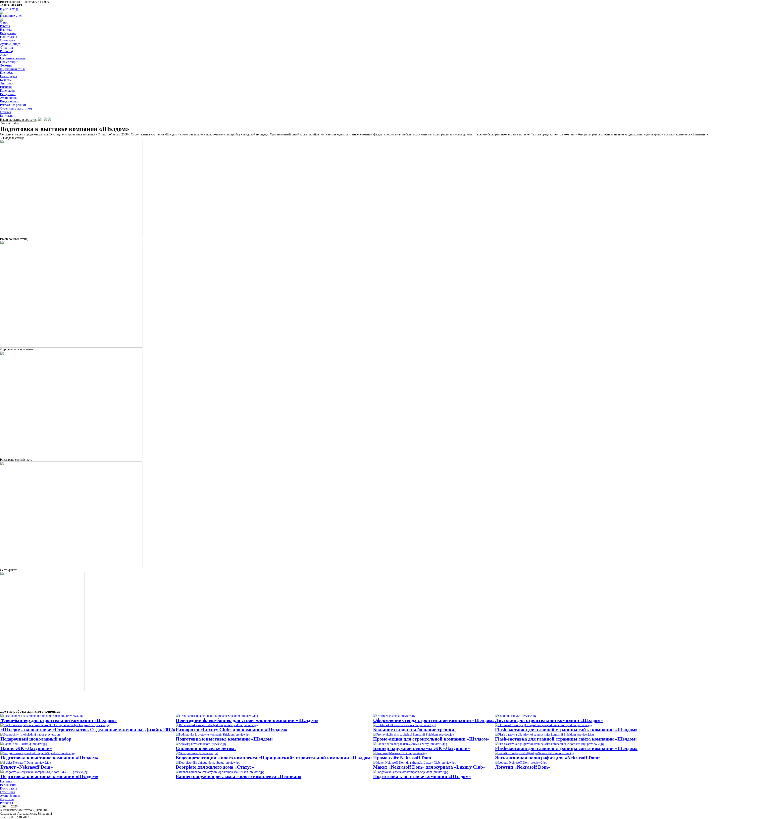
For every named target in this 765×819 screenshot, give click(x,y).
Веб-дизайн (8, 33)
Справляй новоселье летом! (206, 748)
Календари (7, 90)
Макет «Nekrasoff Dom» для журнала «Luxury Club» (429, 767)
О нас (4, 22)
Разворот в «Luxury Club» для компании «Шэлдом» (231, 729)
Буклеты (6, 79)
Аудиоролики (9, 97)
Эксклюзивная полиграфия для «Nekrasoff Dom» (548, 757)
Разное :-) (6, 51)
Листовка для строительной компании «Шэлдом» (549, 720)
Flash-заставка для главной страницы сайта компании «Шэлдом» (566, 729)
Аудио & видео (10, 44)
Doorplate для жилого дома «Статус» (215, 767)
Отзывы (5, 112)
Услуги (5, 54)
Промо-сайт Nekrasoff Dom (402, 757)
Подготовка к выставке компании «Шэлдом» (225, 739)
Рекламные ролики (13, 105)
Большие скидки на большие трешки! (414, 729)
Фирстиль (7, 47)
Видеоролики (9, 101)
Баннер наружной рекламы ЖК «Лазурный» (421, 748)
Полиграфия (8, 36)
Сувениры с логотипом (16, 108)
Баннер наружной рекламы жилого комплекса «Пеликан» (238, 776)
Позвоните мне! (11, 15)
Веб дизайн (8, 94)
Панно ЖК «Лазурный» (26, 748)
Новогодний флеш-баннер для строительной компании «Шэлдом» (247, 720)
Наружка (6, 29)
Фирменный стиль (12, 69)
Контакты (6, 115)
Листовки (6, 83)
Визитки (6, 87)
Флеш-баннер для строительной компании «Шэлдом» (58, 720)
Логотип (6, 65)
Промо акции (9, 62)
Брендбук (6, 72)
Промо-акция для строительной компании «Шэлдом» (431, 739)
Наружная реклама (13, 58)
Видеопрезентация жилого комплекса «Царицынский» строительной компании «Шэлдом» (274, 757)
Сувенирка (7, 40)
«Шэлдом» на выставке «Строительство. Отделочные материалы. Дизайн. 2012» (87, 729)
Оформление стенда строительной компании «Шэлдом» (434, 720)
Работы (5, 26)
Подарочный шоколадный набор (35, 739)
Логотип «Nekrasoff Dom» (522, 767)
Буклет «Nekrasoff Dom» (26, 767)
